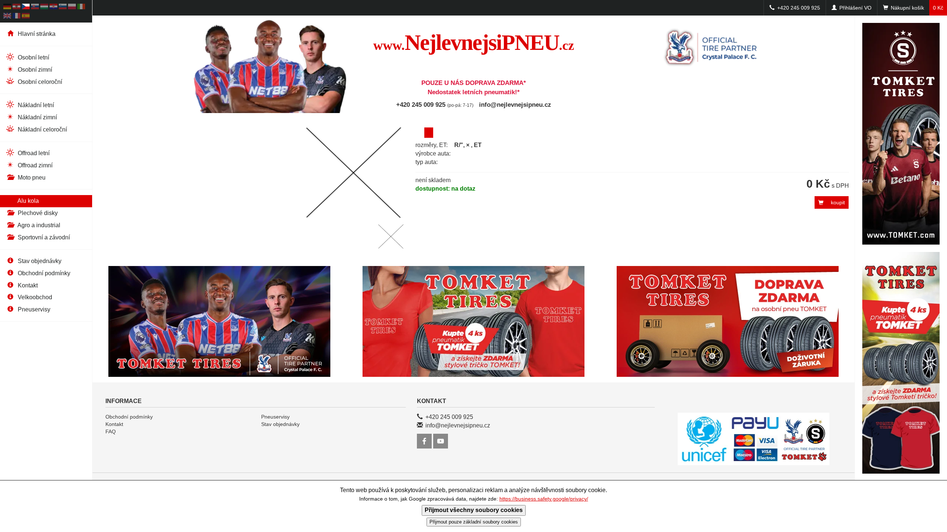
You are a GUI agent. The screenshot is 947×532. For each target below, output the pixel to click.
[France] (16, 17)
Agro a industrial (38, 225)
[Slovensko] (35, 7)
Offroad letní (33, 153)
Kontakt (27, 285)
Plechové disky (37, 213)
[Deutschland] (7, 7)
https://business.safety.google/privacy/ (543, 499)
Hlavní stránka (35, 34)
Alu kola (27, 201)
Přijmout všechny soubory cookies (474, 510)
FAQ (110, 431)
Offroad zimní (34, 165)
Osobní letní (32, 57)
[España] (26, 17)
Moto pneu (31, 177)
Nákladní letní (35, 105)
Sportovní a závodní (43, 237)
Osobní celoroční (39, 82)
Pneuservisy (33, 309)
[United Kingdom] (7, 17)
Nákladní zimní (36, 117)
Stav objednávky (38, 261)
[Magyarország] (44, 7)
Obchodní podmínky (43, 273)
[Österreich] (16, 7)
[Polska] (72, 7)
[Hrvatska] (53, 7)
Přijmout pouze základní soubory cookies (473, 522)
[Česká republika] (26, 7)
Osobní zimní (34, 69)
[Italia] (81, 7)
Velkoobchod (34, 297)
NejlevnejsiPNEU (473, 42)
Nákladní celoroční (41, 129)
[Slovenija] (63, 7)
